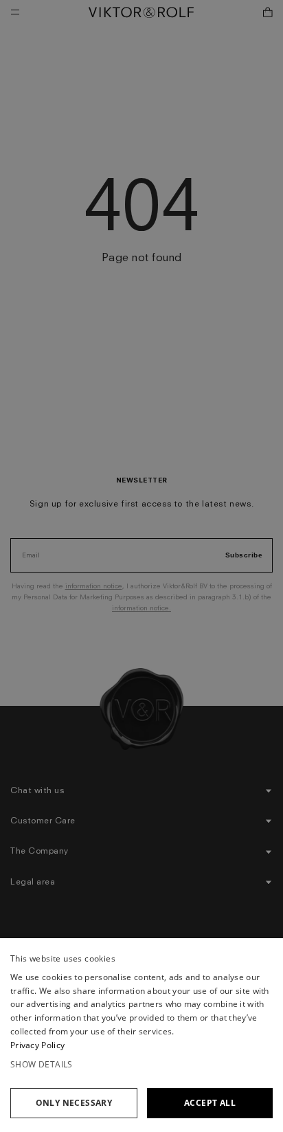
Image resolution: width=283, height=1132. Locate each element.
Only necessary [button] (74, 1103)
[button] (141, 1065)
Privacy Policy (37, 1045)
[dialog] (141, 1035)
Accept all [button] (210, 1103)
